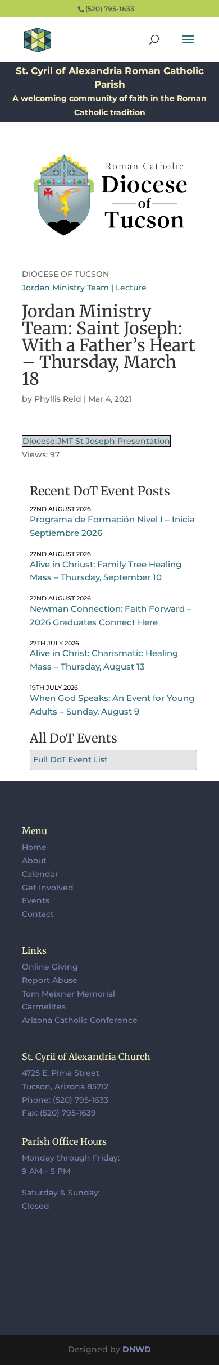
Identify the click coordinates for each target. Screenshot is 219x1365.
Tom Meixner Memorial (68, 994)
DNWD (136, 1349)
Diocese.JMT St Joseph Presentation (96, 441)
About (34, 861)
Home (34, 847)
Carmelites (44, 1007)
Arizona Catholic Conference (80, 1020)
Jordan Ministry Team (65, 288)
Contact (38, 914)
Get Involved (48, 887)
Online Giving (50, 967)
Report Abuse (49, 980)
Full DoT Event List (70, 759)
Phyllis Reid (57, 399)
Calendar (40, 874)
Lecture (131, 288)
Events (35, 900)
